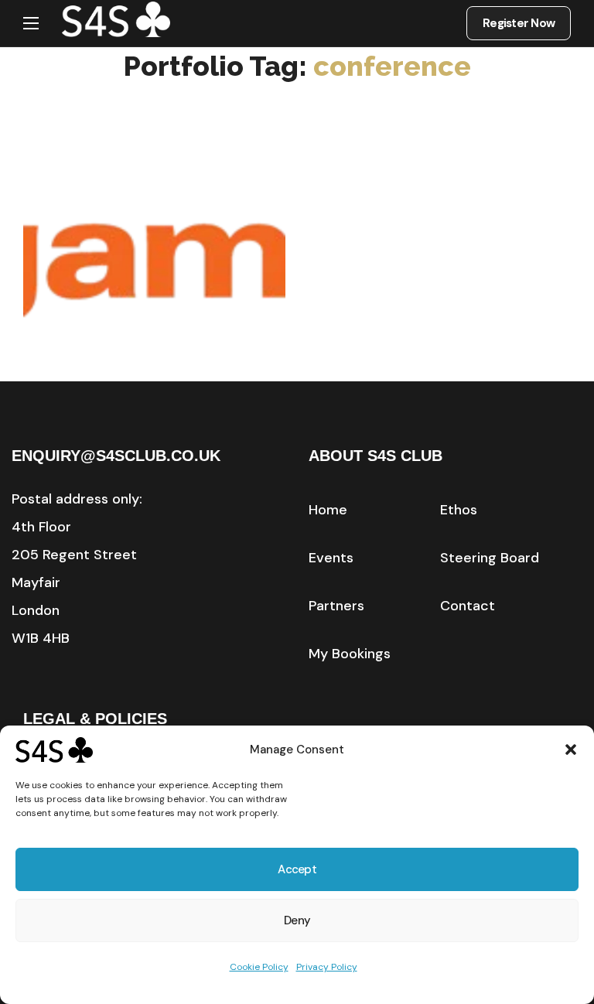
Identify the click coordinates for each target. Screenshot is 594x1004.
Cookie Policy (259, 967)
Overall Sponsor (128, 347)
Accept (297, 869)
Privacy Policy (326, 967)
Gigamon (130, 369)
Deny (297, 920)
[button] (571, 749)
